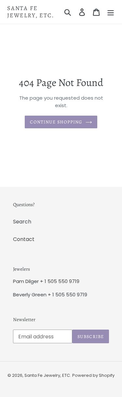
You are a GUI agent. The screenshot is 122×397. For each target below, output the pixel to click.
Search (22, 221)
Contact (23, 239)
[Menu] (110, 12)
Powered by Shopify (93, 375)
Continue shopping (56, 122)
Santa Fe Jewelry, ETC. (30, 12)
